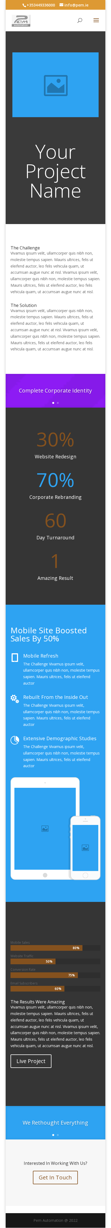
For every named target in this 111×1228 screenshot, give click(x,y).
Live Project (31, 1061)
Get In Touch (55, 1177)
